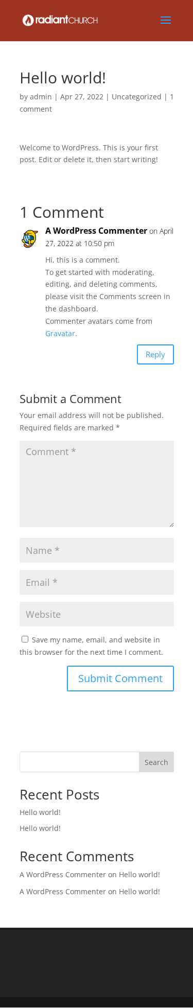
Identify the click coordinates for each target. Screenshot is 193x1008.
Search (156, 762)
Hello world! (40, 812)
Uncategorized (137, 96)
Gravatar (60, 333)
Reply (155, 354)
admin (41, 96)
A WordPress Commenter (96, 230)
